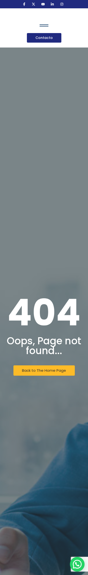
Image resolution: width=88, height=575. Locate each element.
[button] (77, 564)
